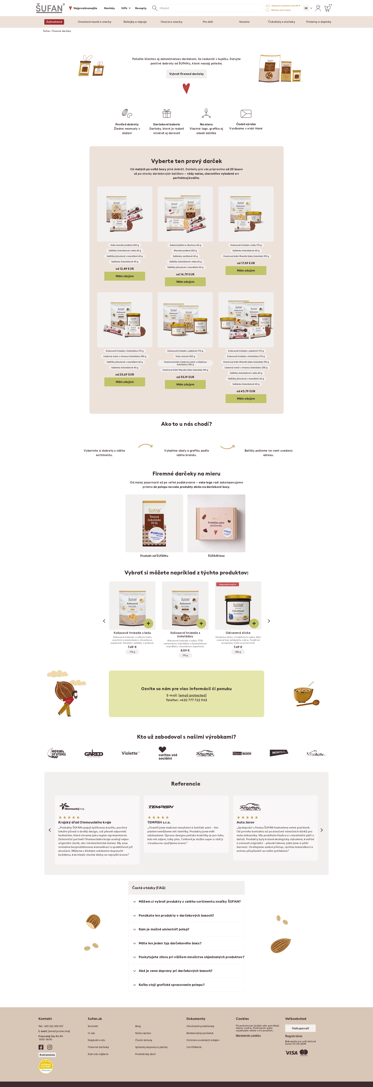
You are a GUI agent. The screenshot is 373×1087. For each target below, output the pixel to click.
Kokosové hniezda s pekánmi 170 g (185, 351)
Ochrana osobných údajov (202, 1040)
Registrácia (293, 1036)
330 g (238, 652)
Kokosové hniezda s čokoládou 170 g (125, 351)
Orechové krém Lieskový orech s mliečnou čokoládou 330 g (185, 363)
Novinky (109, 8)
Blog (138, 1026)
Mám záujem (125, 276)
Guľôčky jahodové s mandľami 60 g (125, 256)
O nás (91, 1033)
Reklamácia (47, 1054)
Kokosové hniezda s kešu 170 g (246, 245)
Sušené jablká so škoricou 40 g (185, 245)
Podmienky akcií (145, 1054)
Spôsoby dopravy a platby (151, 1047)
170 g (132, 652)
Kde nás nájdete (98, 1054)
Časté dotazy (143, 1040)
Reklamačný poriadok (200, 1033)
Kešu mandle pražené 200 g (125, 245)
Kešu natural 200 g (185, 356)
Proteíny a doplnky (318, 21)
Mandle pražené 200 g (185, 250)
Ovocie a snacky (171, 21)
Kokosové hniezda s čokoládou (185, 634)
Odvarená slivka (238, 632)
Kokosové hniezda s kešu (132, 632)
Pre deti (208, 21)
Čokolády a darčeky (281, 21)
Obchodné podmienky (200, 1026)
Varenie (244, 21)
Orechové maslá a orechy (94, 21)
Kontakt (93, 1026)
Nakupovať (300, 1028)
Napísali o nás (96, 1040)
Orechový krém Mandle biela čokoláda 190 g (246, 256)
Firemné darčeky (98, 1047)
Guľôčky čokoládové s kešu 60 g (125, 250)
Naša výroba (143, 1033)
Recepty (140, 8)
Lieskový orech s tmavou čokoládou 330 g (124, 356)
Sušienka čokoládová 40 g (124, 261)
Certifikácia (193, 1047)
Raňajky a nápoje (135, 21)
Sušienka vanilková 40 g (185, 256)
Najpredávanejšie (85, 8)
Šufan (46, 30)
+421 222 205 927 (54, 1026)
